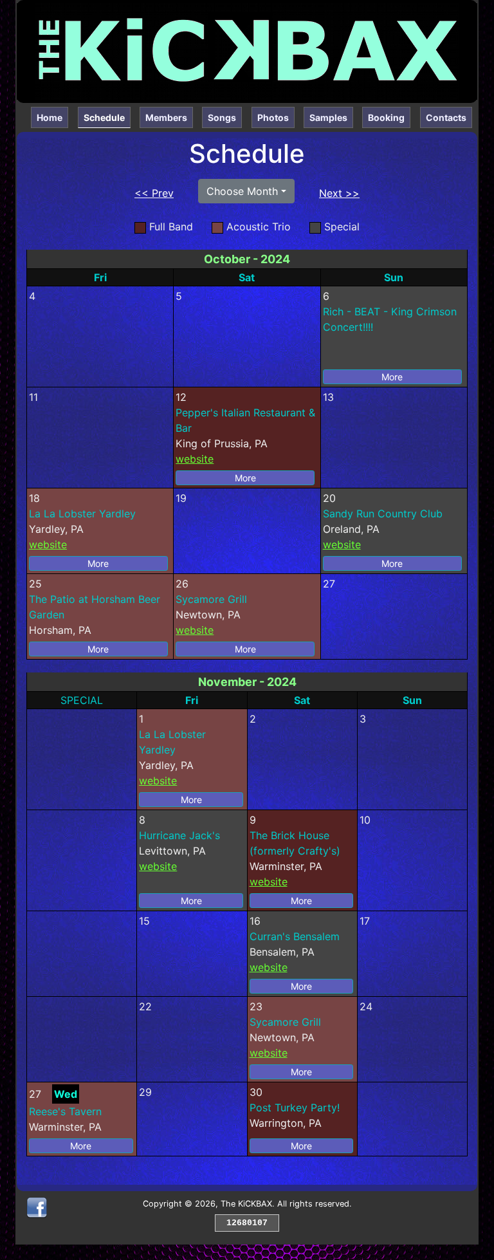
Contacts (446, 117)
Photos (273, 117)
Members (166, 117)
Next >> (339, 193)
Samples (328, 117)
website (195, 458)
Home (49, 117)
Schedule (107, 117)
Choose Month (242, 191)
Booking (386, 117)
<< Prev (154, 193)
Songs (222, 117)
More (392, 376)
